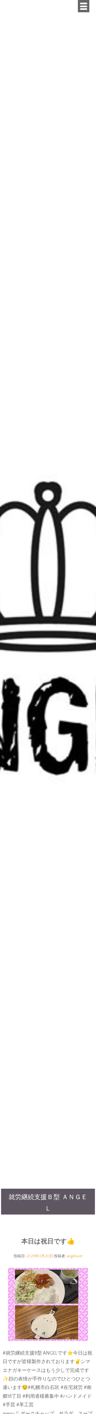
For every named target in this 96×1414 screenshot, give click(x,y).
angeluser (75, 1256)
